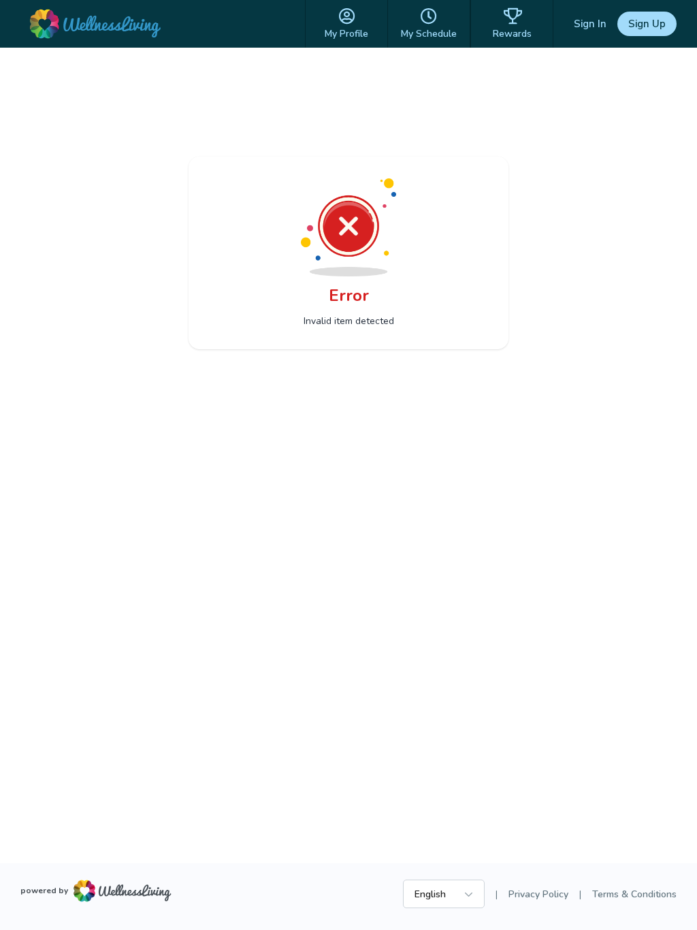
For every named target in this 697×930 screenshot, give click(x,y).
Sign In (590, 24)
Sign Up (647, 24)
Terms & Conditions (634, 894)
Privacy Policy (538, 894)
